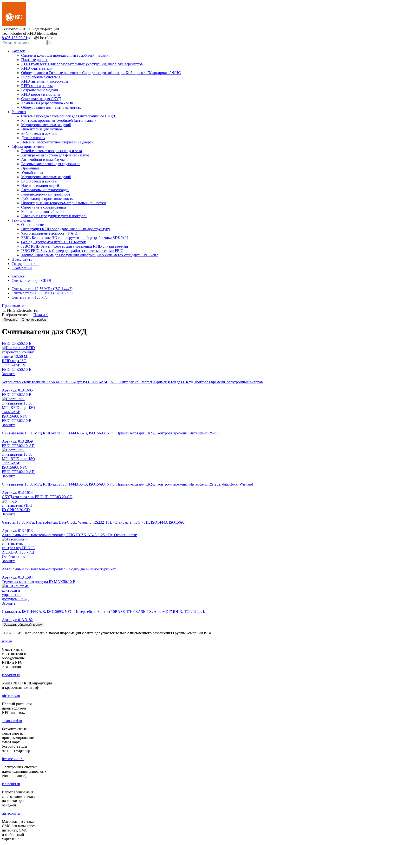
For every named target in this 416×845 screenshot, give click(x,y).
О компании (22, 268)
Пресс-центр (22, 259)
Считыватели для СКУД (41, 99)
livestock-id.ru (13, 759)
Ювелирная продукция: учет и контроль (54, 216)
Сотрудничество (25, 264)
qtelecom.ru (11, 813)
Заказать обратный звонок (23, 624)
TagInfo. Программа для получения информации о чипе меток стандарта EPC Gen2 (89, 255)
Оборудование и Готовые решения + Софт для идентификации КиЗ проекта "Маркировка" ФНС (101, 73)
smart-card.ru (12, 721)
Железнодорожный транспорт (45, 194)
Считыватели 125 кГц (30, 297)
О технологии (32, 225)
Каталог (18, 51)
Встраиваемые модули (39, 90)
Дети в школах (33, 138)
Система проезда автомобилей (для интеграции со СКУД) (68, 116)
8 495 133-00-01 (14, 38)
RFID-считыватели (36, 68)
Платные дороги (34, 60)
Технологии (21, 220)
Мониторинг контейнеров (42, 212)
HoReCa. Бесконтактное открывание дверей (57, 142)
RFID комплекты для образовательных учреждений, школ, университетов (82, 64)
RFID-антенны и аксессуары (44, 81)
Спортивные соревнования (43, 207)
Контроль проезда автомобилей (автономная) (58, 120)
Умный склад (32, 172)
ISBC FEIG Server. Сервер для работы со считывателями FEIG (72, 251)
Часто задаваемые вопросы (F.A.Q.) (50, 233)
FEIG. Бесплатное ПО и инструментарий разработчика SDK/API (74, 238)
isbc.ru (7, 641)
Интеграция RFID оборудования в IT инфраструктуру (65, 229)
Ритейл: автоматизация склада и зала (51, 151)
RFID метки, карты (37, 86)
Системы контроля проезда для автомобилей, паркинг (65, 55)
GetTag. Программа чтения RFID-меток (53, 242)
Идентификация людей (40, 185)
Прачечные (30, 168)
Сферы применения (28, 146)
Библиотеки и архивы (39, 133)
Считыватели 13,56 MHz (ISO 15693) (42, 293)
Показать (40, 315)
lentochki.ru (11, 784)
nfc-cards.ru (11, 696)
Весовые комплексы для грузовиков (50, 164)
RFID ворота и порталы (40, 94)
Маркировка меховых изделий (46, 125)
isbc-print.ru (11, 675)
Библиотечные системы (40, 77)
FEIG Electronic (22, 310)
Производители (15, 306)
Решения (19, 112)
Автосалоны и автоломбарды (45, 190)
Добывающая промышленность (47, 198)
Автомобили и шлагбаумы (43, 159)
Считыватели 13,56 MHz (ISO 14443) (42, 289)
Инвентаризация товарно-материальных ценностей (63, 203)
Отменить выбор (34, 319)
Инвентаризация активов (42, 129)
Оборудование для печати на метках (51, 107)
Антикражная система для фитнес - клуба (55, 155)
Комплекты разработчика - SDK (47, 103)
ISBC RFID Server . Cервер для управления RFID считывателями (74, 246)
